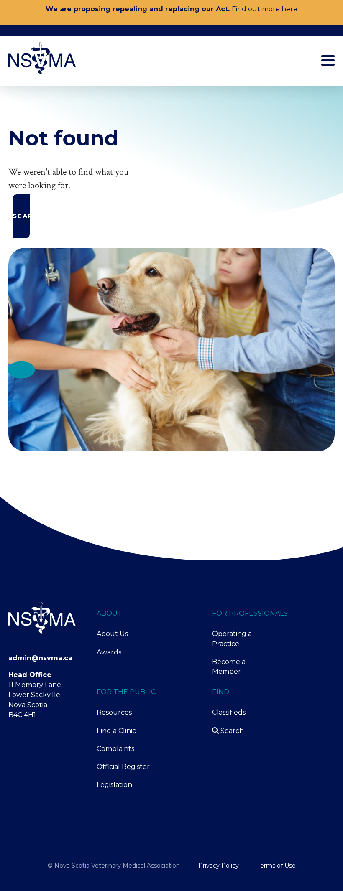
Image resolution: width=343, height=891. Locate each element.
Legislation (114, 785)
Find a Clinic (116, 731)
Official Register (123, 767)
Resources (114, 712)
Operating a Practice (232, 638)
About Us (112, 634)
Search (231, 731)
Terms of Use (276, 865)
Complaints (115, 749)
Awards (109, 652)
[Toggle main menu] (328, 60)
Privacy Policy (218, 865)
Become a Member (229, 666)
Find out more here (264, 9)
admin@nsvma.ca (40, 658)
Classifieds (229, 712)
